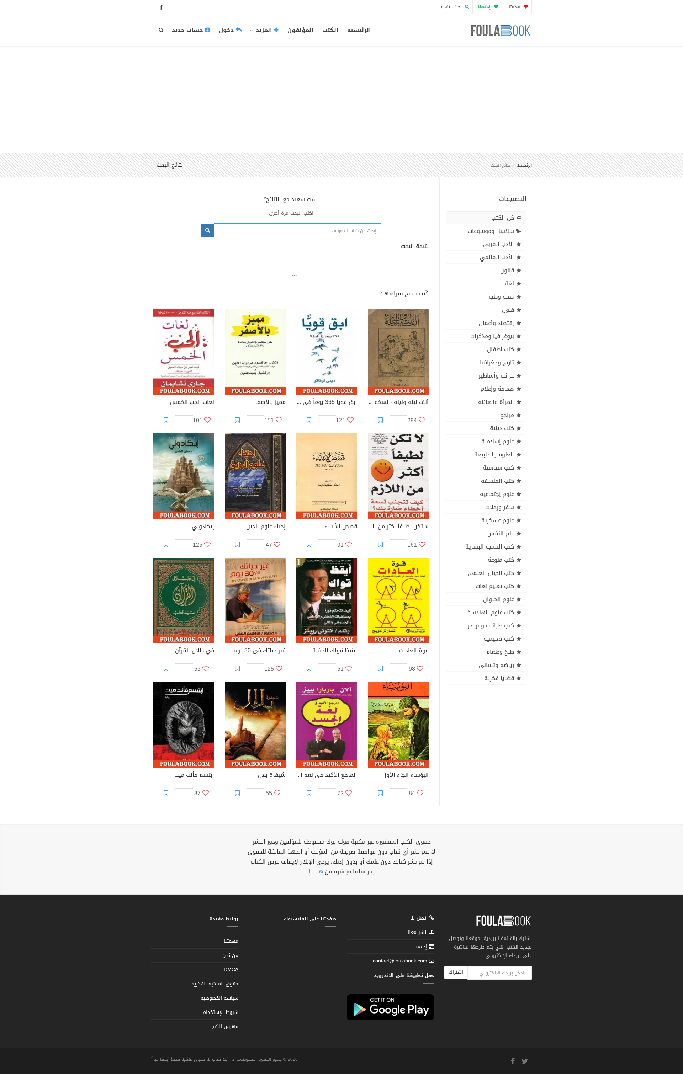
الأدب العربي (498, 244)
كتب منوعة (501, 559)
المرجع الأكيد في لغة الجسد (326, 775)
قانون (507, 270)
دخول (227, 30)
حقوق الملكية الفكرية (214, 984)
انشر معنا (418, 932)
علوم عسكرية (497, 520)
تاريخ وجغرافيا (497, 362)
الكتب (330, 30)
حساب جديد (188, 30)
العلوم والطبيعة (494, 454)
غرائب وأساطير (496, 375)
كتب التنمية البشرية (489, 546)
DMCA (231, 969)
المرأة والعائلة (496, 401)
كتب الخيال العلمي (491, 572)
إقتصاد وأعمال (496, 322)
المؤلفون (300, 30)
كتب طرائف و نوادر (491, 625)
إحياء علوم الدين (266, 527)
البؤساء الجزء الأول (405, 775)
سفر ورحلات (499, 507)
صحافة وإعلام (497, 388)
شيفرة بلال (272, 775)
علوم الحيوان (498, 599)
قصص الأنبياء (340, 527)
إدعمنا (421, 946)
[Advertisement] (341, 99)
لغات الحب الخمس (192, 402)
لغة (509, 283)
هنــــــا (316, 871)
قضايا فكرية (499, 678)
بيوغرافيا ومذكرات (492, 336)
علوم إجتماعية (497, 493)
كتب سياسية (498, 467)
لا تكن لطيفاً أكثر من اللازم (398, 527)
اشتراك (456, 972)
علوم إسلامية (497, 441)
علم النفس (500, 533)
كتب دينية (502, 428)
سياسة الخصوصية (219, 998)
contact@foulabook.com (400, 961)
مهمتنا (514, 7)
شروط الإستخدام (220, 1012)
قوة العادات (414, 651)
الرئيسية (359, 30)
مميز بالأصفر (270, 402)
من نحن (230, 955)
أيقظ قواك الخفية (334, 651)
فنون (508, 309)
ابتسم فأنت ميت (194, 775)
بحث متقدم (452, 7)
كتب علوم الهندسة (490, 612)
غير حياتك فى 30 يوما (259, 651)
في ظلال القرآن (194, 651)
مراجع (507, 415)
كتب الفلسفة (497, 480)
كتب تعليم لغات (495, 586)
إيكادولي (203, 527)
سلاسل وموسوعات (491, 230)
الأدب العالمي (497, 257)
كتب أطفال (500, 349)
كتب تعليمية (498, 638)
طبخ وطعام (500, 651)
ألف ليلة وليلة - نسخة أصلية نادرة (398, 402)
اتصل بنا (419, 919)
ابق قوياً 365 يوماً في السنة (326, 402)
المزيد (264, 30)
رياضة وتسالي (496, 664)
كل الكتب (502, 217)
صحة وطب (501, 296)
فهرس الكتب (224, 1026)
